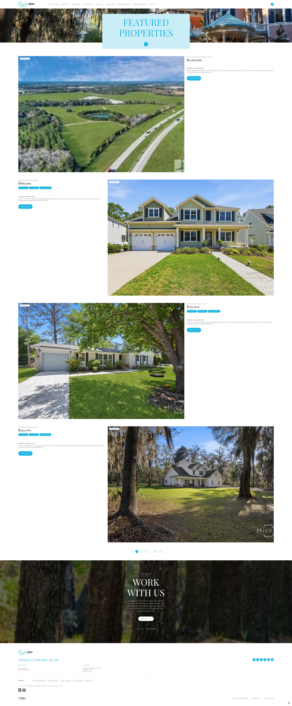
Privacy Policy (269, 698)
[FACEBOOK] (253, 659)
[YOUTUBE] (268, 659)
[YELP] (261, 659)
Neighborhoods (53, 680)
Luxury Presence (243, 698)
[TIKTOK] (264, 659)
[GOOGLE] (272, 659)
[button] (146, 619)
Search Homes (76, 4)
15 (155, 551)
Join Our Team (110, 4)
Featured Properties (39, 680)
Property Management (139, 4)
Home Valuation (88, 4)
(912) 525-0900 (151, 628)
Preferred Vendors (123, 4)
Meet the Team (54, 4)
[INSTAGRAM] (257, 659)
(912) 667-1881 (22, 668)
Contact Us (152, 4)
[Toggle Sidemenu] (272, 4)
